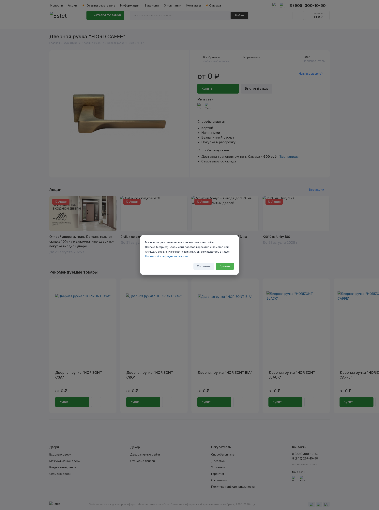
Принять (225, 266)
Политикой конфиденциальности (166, 256)
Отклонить (203, 266)
